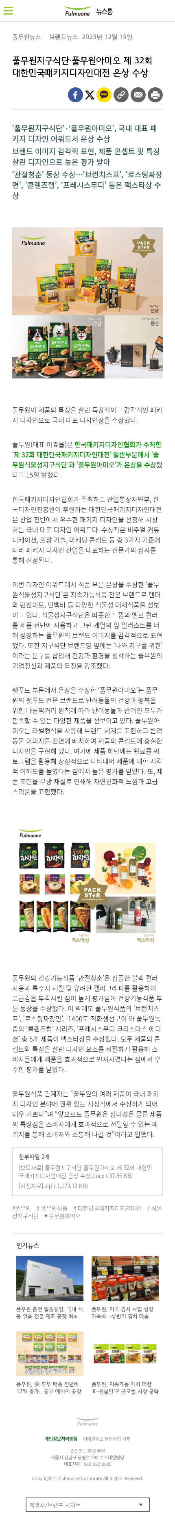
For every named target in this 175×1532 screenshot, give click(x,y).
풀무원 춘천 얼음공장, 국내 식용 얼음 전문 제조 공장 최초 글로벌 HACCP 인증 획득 (49, 1316)
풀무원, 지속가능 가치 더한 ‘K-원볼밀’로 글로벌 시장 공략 (125, 1388)
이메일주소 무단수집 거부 (106, 1438)
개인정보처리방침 (61, 1438)
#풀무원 (21, 1208)
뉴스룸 (104, 11)
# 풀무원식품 (52, 1208)
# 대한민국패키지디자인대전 (107, 1208)
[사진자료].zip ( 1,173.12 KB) (53, 1186)
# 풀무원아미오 (62, 1216)
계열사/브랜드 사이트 (55, 1505)
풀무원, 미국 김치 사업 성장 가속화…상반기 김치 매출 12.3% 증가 (122, 1316)
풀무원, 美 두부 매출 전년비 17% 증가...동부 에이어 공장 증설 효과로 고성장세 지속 (48, 1391)
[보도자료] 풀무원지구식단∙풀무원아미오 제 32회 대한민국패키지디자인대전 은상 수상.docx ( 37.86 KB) (85, 1171)
